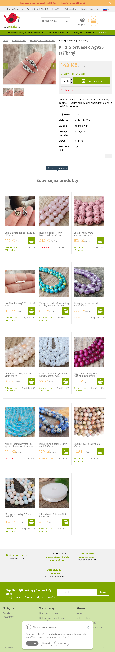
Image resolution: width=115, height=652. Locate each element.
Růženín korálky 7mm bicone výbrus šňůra (50, 234)
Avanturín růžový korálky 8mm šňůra (18, 374)
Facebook (8, 613)
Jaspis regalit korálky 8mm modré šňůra (53, 445)
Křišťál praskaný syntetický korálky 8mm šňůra (53, 374)
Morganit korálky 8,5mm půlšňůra (18, 515)
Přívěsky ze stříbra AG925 (42, 40)
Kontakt (80, 613)
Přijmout (32, 643)
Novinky (103, 32)
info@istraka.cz (16, 9)
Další (88, 32)
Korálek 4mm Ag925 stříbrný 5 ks (20, 304)
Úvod (5, 40)
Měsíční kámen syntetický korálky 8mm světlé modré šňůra (19, 446)
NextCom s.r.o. (105, 648)
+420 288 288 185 (39, 9)
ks (68, 81)
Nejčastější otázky (90, 9)
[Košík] (93, 21)
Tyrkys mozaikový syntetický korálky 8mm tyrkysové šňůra (54, 305)
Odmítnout (61, 643)
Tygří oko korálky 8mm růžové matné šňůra (86, 374)
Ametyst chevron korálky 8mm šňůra (87, 304)
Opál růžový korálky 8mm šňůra (87, 445)
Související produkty (57, 168)
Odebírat (102, 592)
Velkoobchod (70, 9)
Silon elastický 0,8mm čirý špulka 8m (52, 515)
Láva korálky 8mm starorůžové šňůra (83, 234)
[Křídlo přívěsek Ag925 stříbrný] (29, 64)
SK (108, 9)
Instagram (8, 616)
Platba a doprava (48, 613)
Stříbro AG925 (19, 40)
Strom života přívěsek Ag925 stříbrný (20, 234)
